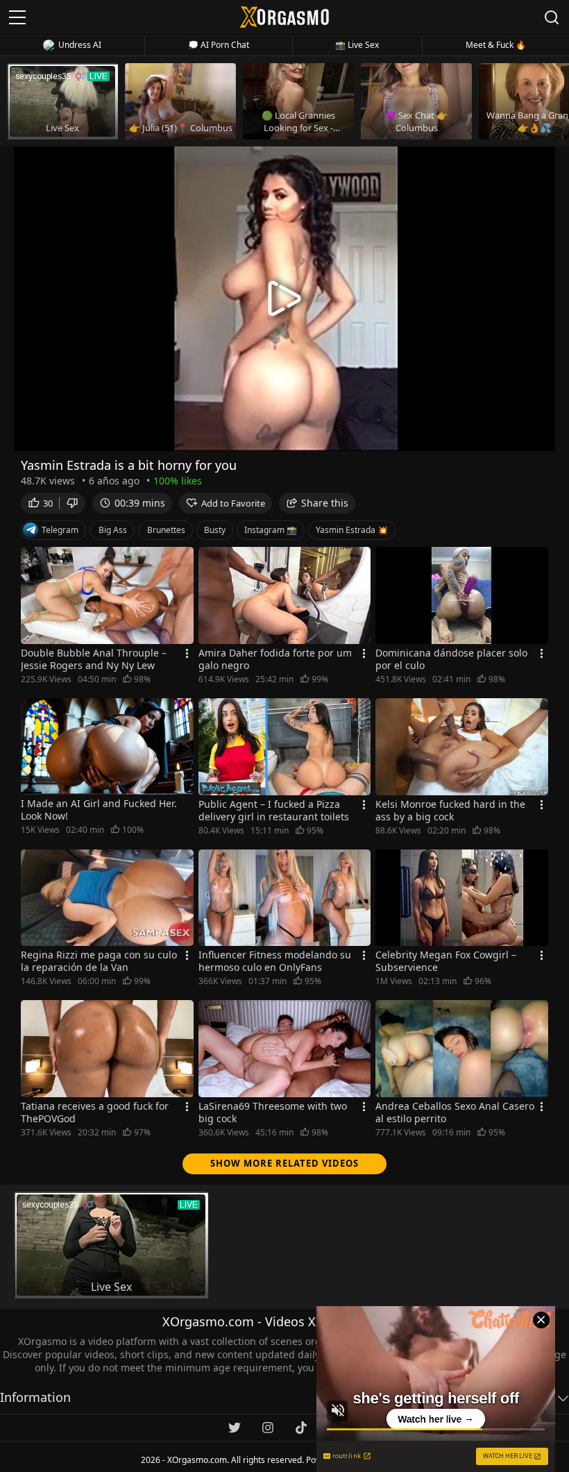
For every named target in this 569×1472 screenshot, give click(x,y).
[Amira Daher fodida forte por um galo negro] (284, 595)
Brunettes (166, 530)
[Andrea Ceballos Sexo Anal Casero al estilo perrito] (461, 1048)
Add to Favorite (233, 503)
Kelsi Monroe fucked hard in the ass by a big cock (450, 810)
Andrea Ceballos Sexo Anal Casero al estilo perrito (454, 1112)
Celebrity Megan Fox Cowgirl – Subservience (445, 961)
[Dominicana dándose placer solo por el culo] (461, 595)
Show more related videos (284, 1163)
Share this (324, 502)
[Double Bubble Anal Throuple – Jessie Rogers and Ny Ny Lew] (107, 595)
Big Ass (113, 530)
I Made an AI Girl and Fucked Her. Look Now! (99, 809)
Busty (215, 530)
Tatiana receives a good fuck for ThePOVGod (95, 1112)
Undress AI (79, 45)
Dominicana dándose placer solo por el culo (451, 659)
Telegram (60, 530)
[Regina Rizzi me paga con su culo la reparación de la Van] (107, 898)
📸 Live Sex (357, 45)
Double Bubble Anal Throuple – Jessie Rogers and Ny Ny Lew (94, 659)
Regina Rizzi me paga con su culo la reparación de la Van (99, 961)
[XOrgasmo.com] (284, 17)
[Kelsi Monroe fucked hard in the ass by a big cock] (461, 746)
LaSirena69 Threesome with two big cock (272, 1112)
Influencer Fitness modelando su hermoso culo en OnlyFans (274, 961)
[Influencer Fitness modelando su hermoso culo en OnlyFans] (284, 898)
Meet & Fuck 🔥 (496, 45)
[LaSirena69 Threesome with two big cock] (284, 1048)
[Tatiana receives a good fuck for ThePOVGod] (107, 1048)
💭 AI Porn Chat (218, 45)
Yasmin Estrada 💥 (352, 530)
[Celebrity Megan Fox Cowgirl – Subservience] (461, 898)
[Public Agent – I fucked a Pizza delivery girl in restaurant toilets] (284, 746)
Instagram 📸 (270, 530)
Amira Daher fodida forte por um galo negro (275, 659)
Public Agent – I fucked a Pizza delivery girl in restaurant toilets (273, 810)
